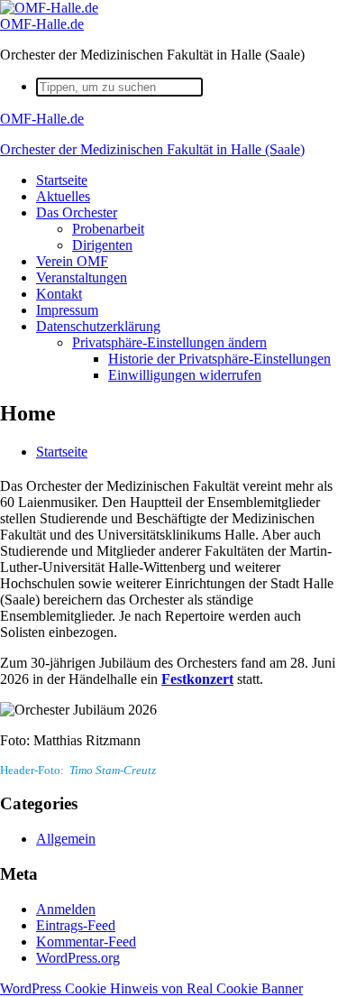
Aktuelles (63, 196)
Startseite (61, 180)
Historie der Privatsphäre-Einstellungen (219, 358)
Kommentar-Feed (86, 941)
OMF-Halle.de (42, 24)
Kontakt (59, 293)
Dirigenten (102, 245)
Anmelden (66, 909)
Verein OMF (72, 261)
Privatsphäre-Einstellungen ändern (169, 342)
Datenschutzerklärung (98, 326)
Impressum (67, 310)
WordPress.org (78, 957)
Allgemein (66, 838)
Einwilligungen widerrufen (184, 375)
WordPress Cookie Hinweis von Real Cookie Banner (151, 988)
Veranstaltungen (81, 277)
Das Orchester (76, 212)
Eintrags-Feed (75, 925)
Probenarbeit (108, 228)
